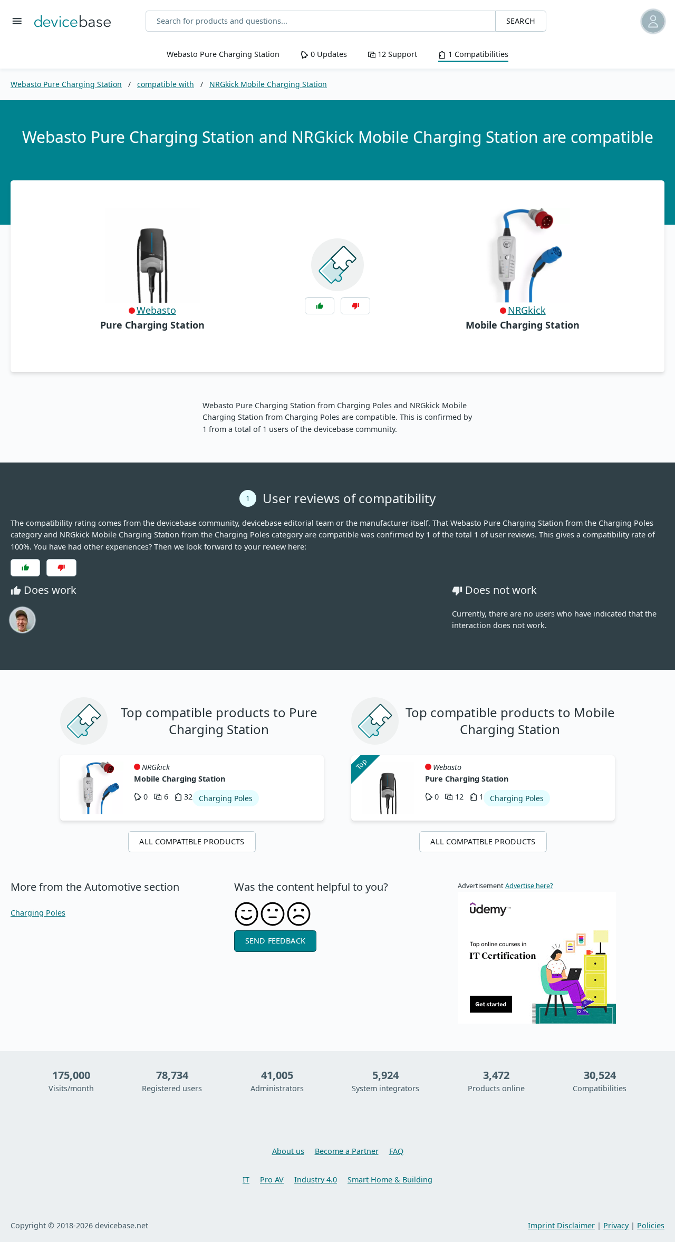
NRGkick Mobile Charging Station (268, 84)
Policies (650, 1225)
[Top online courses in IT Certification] (537, 957)
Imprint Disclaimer (561, 1225)
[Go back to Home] (72, 21)
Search (520, 21)
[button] (622, 21)
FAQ (396, 1151)
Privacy (616, 1225)
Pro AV (272, 1179)
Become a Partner (347, 1151)
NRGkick (527, 310)
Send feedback (275, 941)
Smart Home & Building (390, 1179)
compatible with (165, 84)
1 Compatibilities (477, 54)
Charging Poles (38, 913)
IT (246, 1179)
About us (288, 1151)
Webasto (156, 310)
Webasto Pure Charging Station (223, 54)
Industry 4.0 (315, 1179)
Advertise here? (529, 885)
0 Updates (327, 54)
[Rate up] (319, 305)
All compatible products (191, 841)
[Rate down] (355, 305)
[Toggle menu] (17, 21)
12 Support (396, 54)
